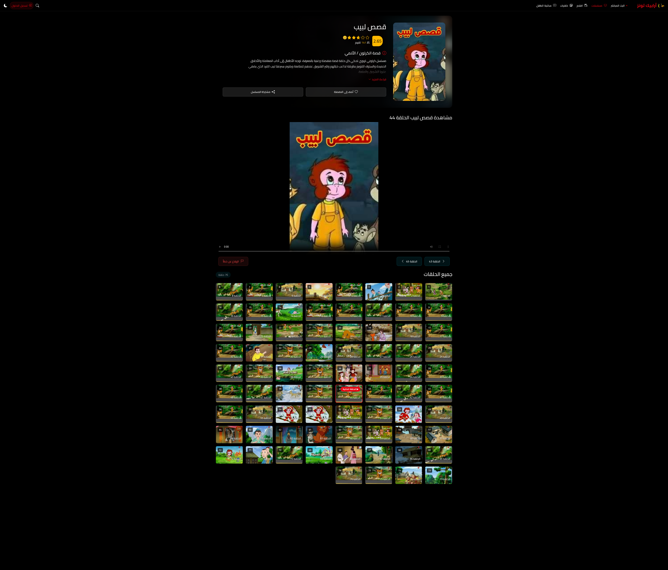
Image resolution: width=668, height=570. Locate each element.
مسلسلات (596, 5)
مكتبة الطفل (543, 5)
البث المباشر (618, 5)
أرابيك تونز (647, 5)
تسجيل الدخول (19, 5)
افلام (580, 5)
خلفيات (564, 5)
